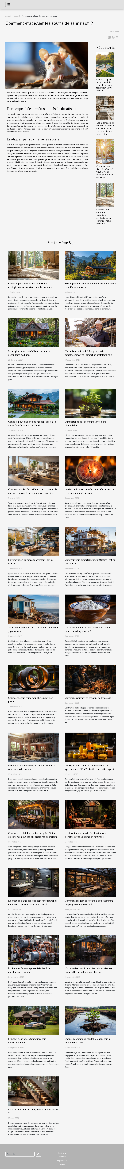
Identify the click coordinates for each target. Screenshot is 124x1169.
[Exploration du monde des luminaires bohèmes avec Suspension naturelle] (90, 814)
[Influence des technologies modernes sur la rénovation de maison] (33, 747)
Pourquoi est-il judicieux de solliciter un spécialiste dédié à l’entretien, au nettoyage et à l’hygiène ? (89, 769)
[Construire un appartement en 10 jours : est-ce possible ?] (90, 541)
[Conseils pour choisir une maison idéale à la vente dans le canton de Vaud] (33, 403)
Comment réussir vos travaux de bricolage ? (89, 697)
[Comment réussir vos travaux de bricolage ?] (90, 679)
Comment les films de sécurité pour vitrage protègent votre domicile (104, 172)
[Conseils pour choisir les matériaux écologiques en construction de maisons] (105, 194)
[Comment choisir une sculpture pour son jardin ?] (33, 679)
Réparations (62, 1161)
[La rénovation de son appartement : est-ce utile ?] (33, 541)
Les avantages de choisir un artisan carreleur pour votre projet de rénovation (105, 128)
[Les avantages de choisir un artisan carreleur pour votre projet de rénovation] (105, 107)
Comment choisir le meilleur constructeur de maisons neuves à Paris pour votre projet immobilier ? (32, 493)
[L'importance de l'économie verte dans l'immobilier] (90, 403)
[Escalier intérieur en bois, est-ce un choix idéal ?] (33, 1091)
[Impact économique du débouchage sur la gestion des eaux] (90, 1020)
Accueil (8, 16)
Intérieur (62, 1157)
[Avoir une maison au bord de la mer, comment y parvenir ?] (33, 609)
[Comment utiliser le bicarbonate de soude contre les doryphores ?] (90, 609)
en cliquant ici (41, 126)
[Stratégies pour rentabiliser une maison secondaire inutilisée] (33, 332)
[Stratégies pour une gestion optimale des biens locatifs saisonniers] (90, 265)
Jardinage (62, 1153)
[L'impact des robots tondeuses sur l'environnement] (33, 1020)
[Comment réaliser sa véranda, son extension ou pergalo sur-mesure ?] (90, 882)
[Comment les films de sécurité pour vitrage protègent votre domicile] (105, 151)
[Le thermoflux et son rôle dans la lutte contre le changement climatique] (90, 471)
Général (17, 16)
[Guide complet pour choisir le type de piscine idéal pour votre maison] (105, 64)
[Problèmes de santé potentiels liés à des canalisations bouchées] (33, 950)
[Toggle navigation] (8, 4)
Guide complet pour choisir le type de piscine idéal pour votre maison (104, 85)
